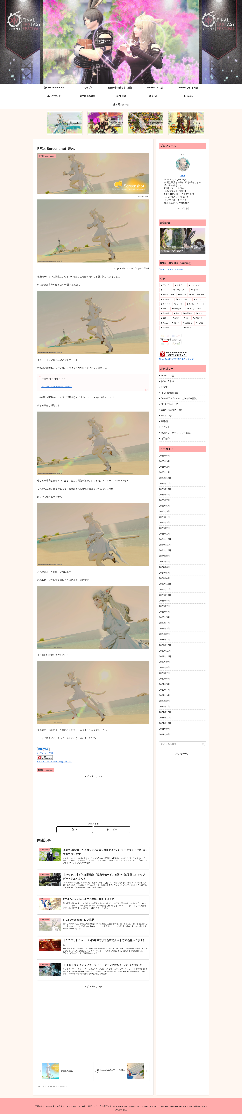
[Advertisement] (93, 798)
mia (183, 175)
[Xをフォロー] (182, 208)
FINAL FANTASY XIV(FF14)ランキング (54, 762)
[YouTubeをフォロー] (187, 208)
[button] (112, 829)
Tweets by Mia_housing (171, 269)
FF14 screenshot (46, 770)
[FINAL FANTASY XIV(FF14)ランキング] (45, 757)
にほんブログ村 (45, 753)
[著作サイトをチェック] (178, 208)
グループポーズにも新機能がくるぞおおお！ (56, 387)
